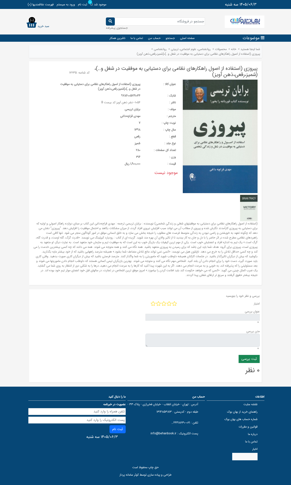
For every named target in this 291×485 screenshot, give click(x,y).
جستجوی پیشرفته (117, 28)
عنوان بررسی (252, 311)
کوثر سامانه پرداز (129, 474)
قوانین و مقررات (248, 426)
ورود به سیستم (66, 4)
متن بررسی (253, 331)
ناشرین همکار (117, 38)
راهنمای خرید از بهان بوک (242, 411)
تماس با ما (137, 38)
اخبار (255, 449)
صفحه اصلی (187, 38)
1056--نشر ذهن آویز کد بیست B (120, 102)
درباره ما (253, 434)
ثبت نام (82, 4)
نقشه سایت (250, 404)
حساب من (154, 38)
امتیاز (257, 303)
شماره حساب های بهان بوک (241, 419)
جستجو (170, 38)
